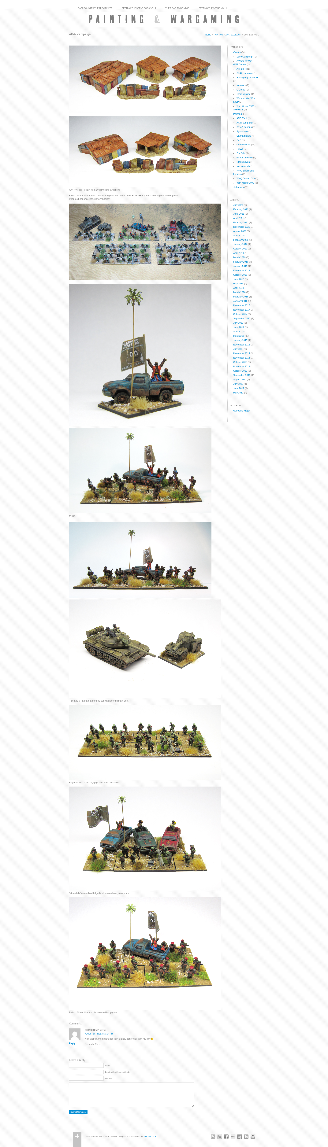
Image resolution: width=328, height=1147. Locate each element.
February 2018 (240, 296)
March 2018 (239, 292)
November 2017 (241, 309)
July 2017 (238, 323)
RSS (213, 1136)
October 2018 (240, 275)
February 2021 (240, 222)
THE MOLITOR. (150, 1136)
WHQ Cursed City (246, 178)
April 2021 (238, 218)
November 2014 (241, 357)
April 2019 (238, 253)
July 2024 (238, 205)
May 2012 (238, 392)
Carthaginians (244, 136)
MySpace (239, 1136)
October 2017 (240, 314)
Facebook (226, 1136)
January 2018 (240, 301)
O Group (241, 89)
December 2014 (241, 353)
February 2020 (240, 240)
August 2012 (239, 379)
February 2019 (240, 261)
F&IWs (240, 149)
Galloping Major (241, 410)
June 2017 (238, 327)
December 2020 (241, 227)
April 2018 (238, 288)
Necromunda (243, 166)
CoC (239, 140)
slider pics (238, 187)
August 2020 (239, 231)
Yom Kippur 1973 (245, 183)
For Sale (241, 153)
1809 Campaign (245, 56)
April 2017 (238, 331)
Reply (72, 1043)
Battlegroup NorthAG (247, 77)
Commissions (244, 144)
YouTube (252, 1136)
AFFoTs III (242, 69)
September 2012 (242, 375)
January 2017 (240, 340)
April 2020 (238, 235)
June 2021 (238, 213)
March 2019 (239, 257)
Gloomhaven (243, 162)
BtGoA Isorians (244, 127)
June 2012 (238, 388)
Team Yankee (244, 94)
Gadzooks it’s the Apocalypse (95, 8)
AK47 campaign (233, 35)
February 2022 (240, 209)
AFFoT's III (242, 118)
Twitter (219, 1136)
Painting (218, 35)
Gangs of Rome (245, 157)
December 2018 (241, 270)
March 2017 (239, 336)
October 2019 (240, 248)
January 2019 (240, 266)
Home (208, 35)
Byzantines (242, 131)
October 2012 (240, 371)
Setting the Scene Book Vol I (139, 8)
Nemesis (241, 85)
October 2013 (240, 362)
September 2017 (242, 318)
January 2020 (240, 244)
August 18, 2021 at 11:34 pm (99, 1034)
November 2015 (241, 344)
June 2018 (238, 279)
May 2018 (238, 283)
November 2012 (241, 366)
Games (237, 52)
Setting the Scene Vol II (213, 8)
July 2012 (238, 384)
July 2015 (238, 349)
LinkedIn (246, 1136)
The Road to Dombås (177, 8)
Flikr (232, 1136)
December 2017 (241, 305)
